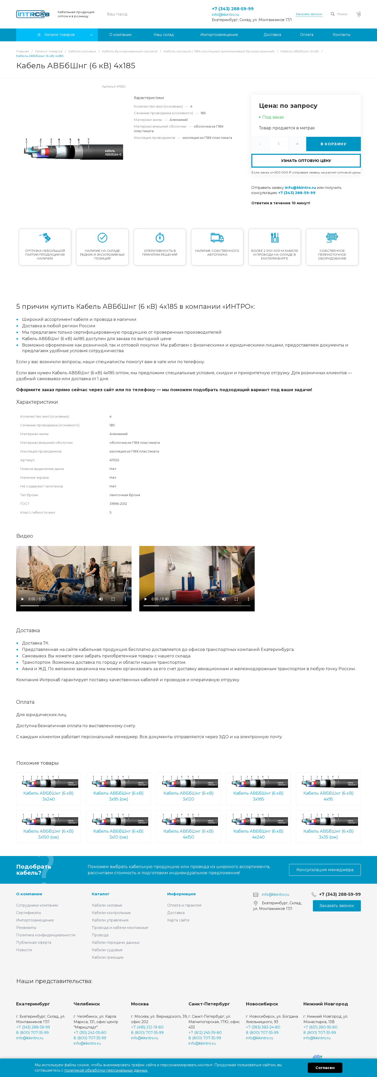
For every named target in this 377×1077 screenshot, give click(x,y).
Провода (100, 935)
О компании (29, 893)
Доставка (176, 912)
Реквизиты (26, 927)
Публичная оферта (33, 942)
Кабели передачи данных (116, 942)
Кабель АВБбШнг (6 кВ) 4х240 (258, 834)
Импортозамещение (35, 920)
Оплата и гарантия (184, 905)
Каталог (101, 893)
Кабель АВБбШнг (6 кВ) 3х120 (188, 796)
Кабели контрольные (111, 912)
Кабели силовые (107, 905)
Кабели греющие (108, 957)
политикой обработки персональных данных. (106, 1070)
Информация (181, 893)
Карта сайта (178, 920)
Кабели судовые (107, 950)
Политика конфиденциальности (45, 935)
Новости (24, 950)
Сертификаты (28, 912)
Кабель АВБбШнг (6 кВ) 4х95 (328, 796)
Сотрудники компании (37, 905)
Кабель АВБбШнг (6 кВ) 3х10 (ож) (118, 834)
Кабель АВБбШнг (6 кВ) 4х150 (188, 834)
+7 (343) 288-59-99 (233, 8)
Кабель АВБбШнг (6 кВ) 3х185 (258, 796)
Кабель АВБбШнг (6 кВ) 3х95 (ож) (118, 796)
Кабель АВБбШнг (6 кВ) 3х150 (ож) (48, 834)
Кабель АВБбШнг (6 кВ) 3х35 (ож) (328, 834)
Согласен (325, 1067)
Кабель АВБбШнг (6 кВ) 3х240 (48, 796)
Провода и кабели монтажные (120, 927)
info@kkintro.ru (225, 14)
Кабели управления (110, 920)
